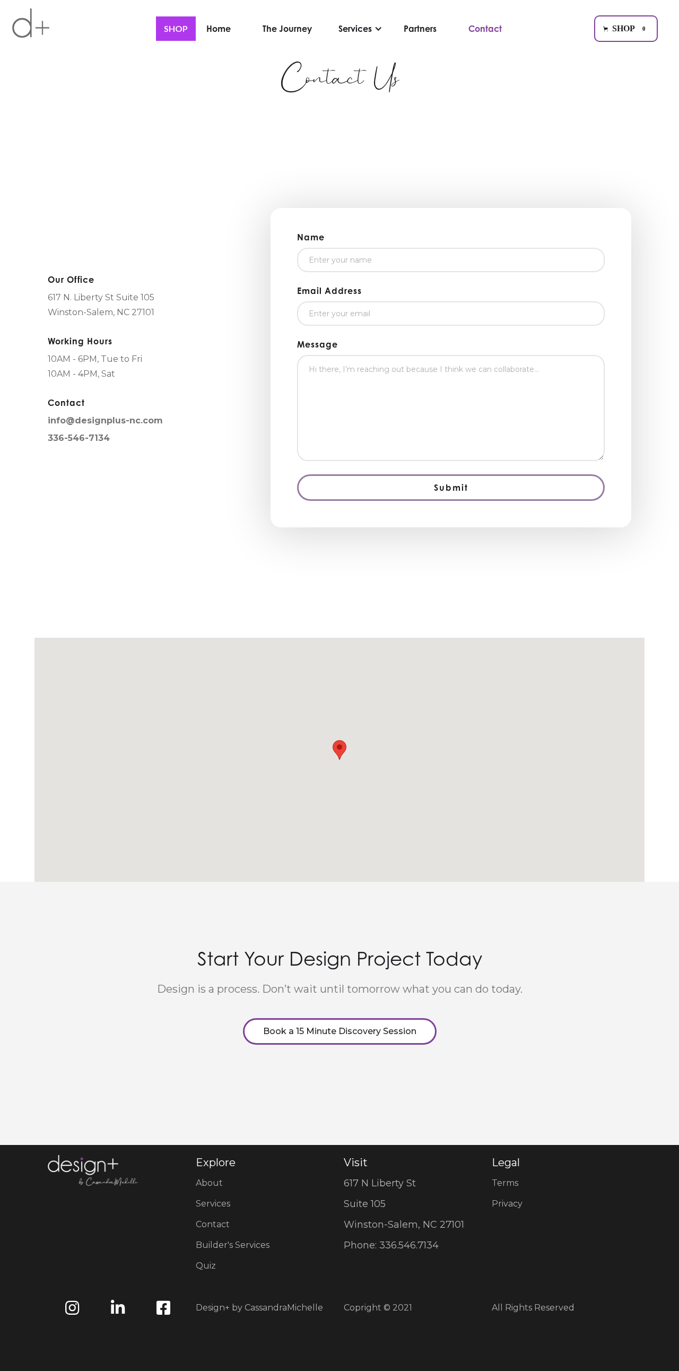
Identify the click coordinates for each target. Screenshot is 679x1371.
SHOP (176, 28)
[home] (31, 30)
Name (311, 237)
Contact (485, 28)
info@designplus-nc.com (105, 420)
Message (317, 344)
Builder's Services (232, 1245)
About (209, 1183)
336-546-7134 (79, 438)
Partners (420, 28)
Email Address (329, 290)
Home (218, 28)
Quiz (206, 1266)
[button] (626, 28)
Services (213, 1204)
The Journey (287, 28)
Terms (505, 1183)
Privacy (507, 1204)
